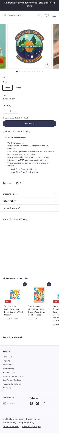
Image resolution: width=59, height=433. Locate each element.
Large (18, 88)
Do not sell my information (13, 376)
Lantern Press (23, 278)
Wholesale (7, 388)
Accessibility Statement (12, 384)
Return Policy (9, 201)
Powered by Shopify (31, 426)
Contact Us (7, 357)
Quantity (7, 105)
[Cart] (47, 15)
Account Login (8, 372)
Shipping (6, 118)
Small (7, 88)
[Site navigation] (54, 15)
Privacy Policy (8, 368)
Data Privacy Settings (12, 380)
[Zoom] (47, 64)
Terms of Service (11, 426)
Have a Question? (11, 208)
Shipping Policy (10, 194)
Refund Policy (9, 422)
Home (5, 77)
